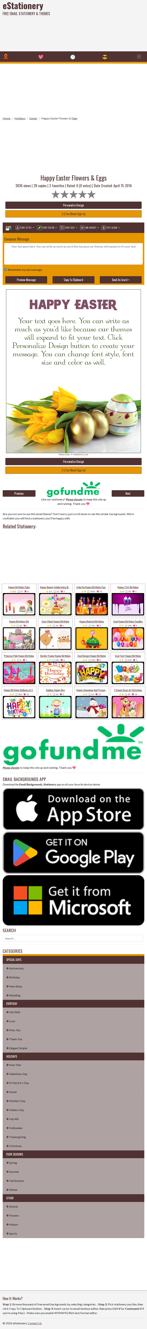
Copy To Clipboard (73, 280)
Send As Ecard (119, 280)
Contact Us (35, 1323)
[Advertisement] (99, 25)
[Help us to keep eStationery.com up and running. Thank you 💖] (73, 489)
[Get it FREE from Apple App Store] (73, 808)
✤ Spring (11, 1162)
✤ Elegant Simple (16, 1048)
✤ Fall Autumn (15, 1180)
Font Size (69, 227)
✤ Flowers (12, 1215)
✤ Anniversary (15, 968)
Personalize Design (73, 205)
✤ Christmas (14, 1146)
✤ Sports (11, 1233)
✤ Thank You (14, 1039)
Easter (33, 118)
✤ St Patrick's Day (17, 1083)
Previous (19, 493)
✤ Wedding (13, 995)
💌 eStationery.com (79, 454)
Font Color (48, 227)
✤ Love (10, 1021)
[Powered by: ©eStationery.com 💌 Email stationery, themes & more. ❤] (73, 302)
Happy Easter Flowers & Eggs (59, 118)
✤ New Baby (14, 986)
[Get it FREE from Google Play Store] (73, 852)
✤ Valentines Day (16, 1074)
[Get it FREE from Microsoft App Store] (73, 900)
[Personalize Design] (8, 227)
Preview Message (26, 280)
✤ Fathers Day (15, 1110)
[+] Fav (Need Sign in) (73, 214)
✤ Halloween (14, 1128)
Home (6, 118)
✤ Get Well (13, 1012)
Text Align (112, 227)
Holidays (19, 118)
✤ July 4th (12, 1119)
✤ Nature (12, 1224)
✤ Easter (11, 1092)
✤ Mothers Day (15, 1101)
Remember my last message (25, 269)
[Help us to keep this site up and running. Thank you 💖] (73, 743)
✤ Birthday (13, 977)
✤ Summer (12, 1171)
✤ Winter (12, 1189)
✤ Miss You (13, 1030)
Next (128, 493)
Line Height (90, 227)
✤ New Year (13, 1065)
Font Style (26, 227)
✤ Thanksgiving (16, 1137)
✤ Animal (12, 1206)
